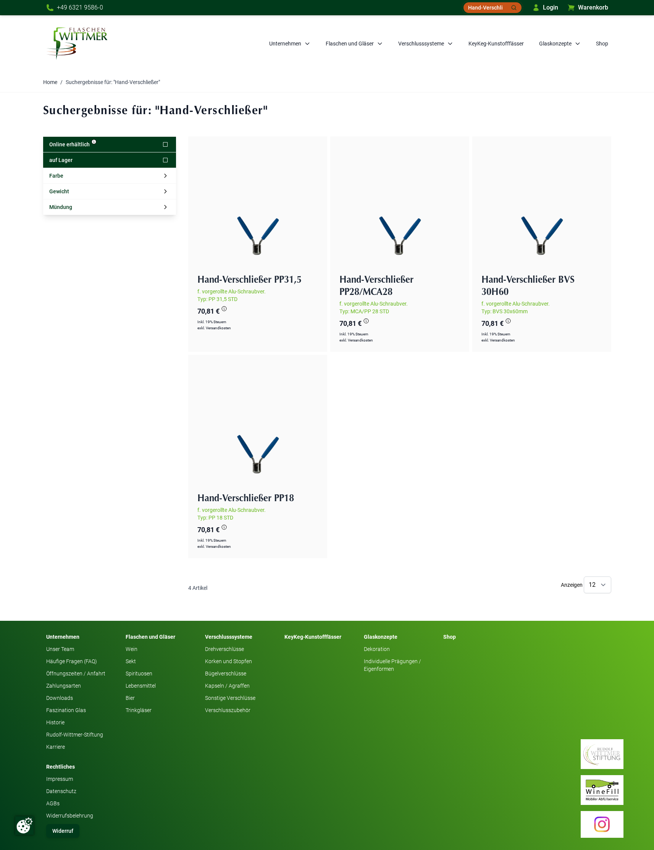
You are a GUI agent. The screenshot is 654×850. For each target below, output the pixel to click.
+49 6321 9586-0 (80, 7)
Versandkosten (218, 328)
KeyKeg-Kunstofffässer (496, 43)
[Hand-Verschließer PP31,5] (257, 206)
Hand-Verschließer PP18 (245, 498)
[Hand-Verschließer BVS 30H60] (541, 206)
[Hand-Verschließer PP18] (257, 424)
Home (50, 82)
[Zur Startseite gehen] (76, 44)
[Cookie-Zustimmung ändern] (24, 825)
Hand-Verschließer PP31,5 (249, 280)
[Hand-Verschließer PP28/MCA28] (399, 206)
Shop (602, 43)
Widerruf (62, 831)
